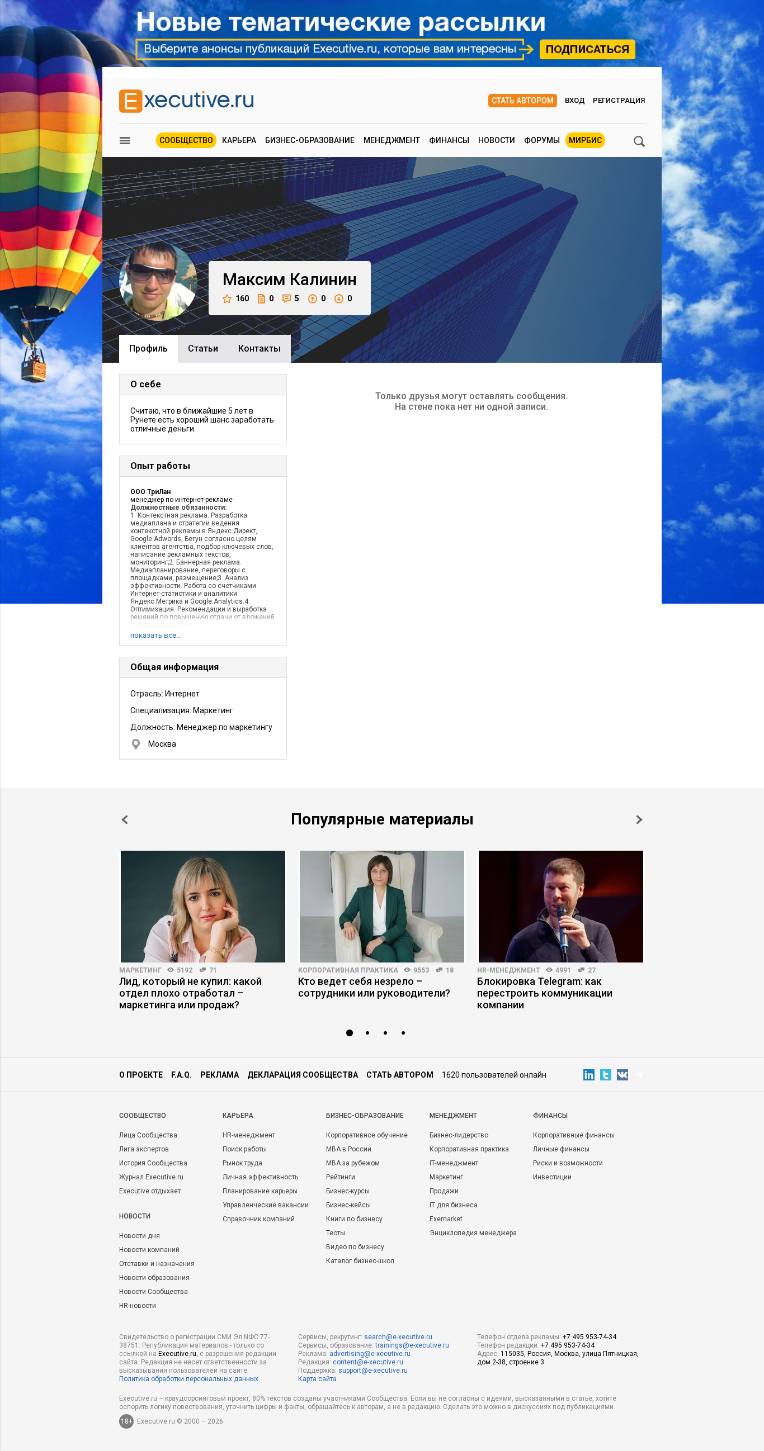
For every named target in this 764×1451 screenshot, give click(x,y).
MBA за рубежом (353, 1163)
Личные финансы (561, 1149)
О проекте (141, 1074)
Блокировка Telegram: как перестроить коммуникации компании (544, 993)
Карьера (239, 140)
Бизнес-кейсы (348, 1205)
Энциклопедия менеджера (473, 1233)
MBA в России (348, 1149)
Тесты (335, 1233)
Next (639, 819)
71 (213, 970)
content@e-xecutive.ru (368, 1362)
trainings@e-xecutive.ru (412, 1345)
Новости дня (139, 1236)
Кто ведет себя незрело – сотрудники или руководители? (374, 987)
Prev (124, 819)
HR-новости (137, 1306)
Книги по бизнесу (354, 1219)
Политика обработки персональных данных (188, 1379)
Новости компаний (149, 1250)
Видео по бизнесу (355, 1247)
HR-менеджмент (508, 970)
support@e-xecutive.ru (373, 1370)
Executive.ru (177, 1354)
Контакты (259, 348)
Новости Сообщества (153, 1292)
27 (592, 970)
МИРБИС (585, 140)
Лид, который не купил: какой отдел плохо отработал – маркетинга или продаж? (190, 993)
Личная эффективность (260, 1177)
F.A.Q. (181, 1074)
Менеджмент (392, 140)
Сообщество (186, 140)
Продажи (444, 1191)
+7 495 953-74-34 (589, 1337)
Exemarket (446, 1219)
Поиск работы (245, 1149)
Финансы (449, 140)
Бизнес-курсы (348, 1191)
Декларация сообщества (302, 1074)
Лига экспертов (144, 1149)
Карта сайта (317, 1379)
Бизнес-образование (310, 140)
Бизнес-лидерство (459, 1135)
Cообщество (142, 1116)
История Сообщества (153, 1163)
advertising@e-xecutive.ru (370, 1354)
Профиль (148, 348)
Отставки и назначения (157, 1264)
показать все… (155, 635)
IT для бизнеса (454, 1205)
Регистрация (619, 100)
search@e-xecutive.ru (398, 1337)
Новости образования (154, 1278)
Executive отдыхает (150, 1191)
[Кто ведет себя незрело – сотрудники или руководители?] (382, 906)
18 (450, 970)
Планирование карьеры (260, 1191)
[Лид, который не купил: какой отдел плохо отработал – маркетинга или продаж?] (203, 906)
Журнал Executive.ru (151, 1177)
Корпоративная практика (348, 970)
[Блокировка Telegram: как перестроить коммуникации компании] (561, 906)
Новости (496, 140)
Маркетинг (140, 970)
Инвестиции (552, 1177)
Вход (575, 100)
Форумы (542, 140)
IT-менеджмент (454, 1163)
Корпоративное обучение (367, 1135)
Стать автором (523, 100)
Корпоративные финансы (574, 1135)
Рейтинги (340, 1177)
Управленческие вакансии (266, 1205)
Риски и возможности (568, 1163)
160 (242, 298)
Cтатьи (203, 348)
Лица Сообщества (148, 1135)
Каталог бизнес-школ (360, 1261)
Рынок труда (242, 1163)
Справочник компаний (259, 1219)
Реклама (219, 1074)
